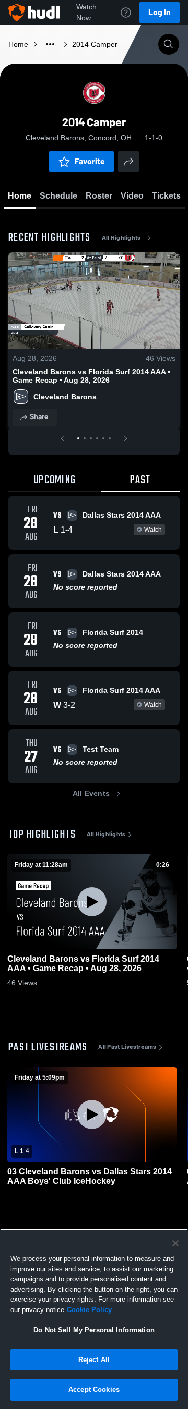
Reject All (94, 1360)
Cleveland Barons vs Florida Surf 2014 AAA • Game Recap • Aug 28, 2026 (91, 375)
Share (39, 417)
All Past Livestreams (127, 1047)
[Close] (175, 1243)
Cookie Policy (89, 1310)
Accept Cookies (94, 1389)
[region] (94, 1319)
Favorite (90, 161)
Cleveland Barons (65, 397)
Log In (159, 12)
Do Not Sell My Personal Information (94, 1330)
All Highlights (121, 237)
